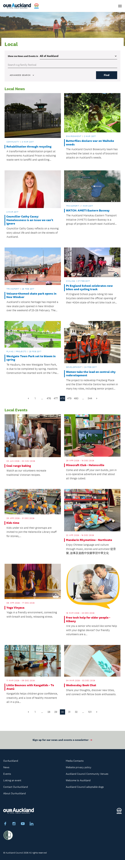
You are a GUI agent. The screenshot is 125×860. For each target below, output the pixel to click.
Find (106, 75)
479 (69, 398)
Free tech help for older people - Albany (88, 619)
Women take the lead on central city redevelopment (91, 373)
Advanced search (20, 75)
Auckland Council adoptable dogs (85, 787)
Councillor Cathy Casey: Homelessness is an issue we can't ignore (29, 220)
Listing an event (12, 780)
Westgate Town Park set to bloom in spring (31, 358)
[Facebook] (5, 824)
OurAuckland (10, 761)
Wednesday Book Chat (81, 685)
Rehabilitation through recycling (28, 146)
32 (76, 712)
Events (7, 774)
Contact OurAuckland (15, 787)
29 (55, 712)
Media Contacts (74, 761)
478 (62, 398)
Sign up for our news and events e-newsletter (61, 740)
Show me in (23, 56)
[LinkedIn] (32, 824)
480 (76, 398)
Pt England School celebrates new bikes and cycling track (89, 287)
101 (90, 712)
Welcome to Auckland (78, 780)
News (6, 767)
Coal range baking (18, 466)
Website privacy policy (78, 767)
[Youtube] (23, 824)
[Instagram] (14, 824)
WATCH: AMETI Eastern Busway (88, 210)
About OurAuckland (14, 793)
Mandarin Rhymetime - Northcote (89, 540)
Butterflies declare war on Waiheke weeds (90, 142)
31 (69, 712)
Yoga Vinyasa (15, 607)
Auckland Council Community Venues (87, 774)
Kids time (12, 523)
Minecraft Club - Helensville (85, 465)
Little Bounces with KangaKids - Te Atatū (30, 687)
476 (49, 398)
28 (49, 712)
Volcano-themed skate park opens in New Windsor (31, 295)
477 (56, 398)
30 (62, 712)
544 (90, 398)
